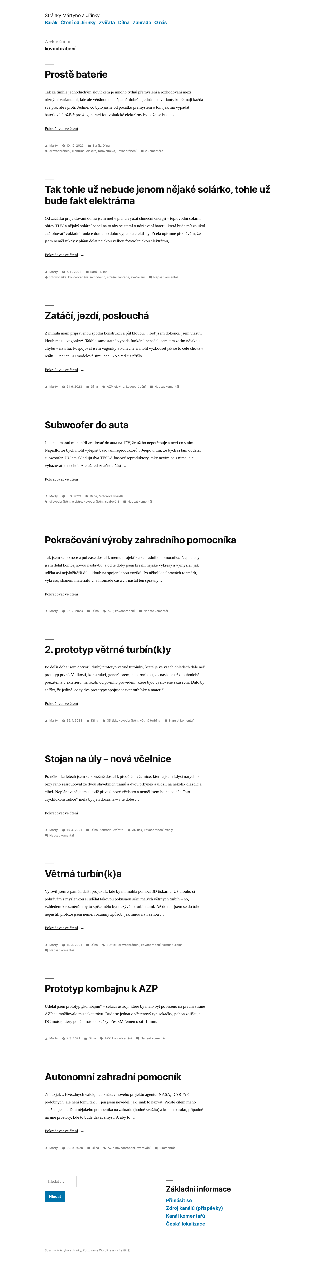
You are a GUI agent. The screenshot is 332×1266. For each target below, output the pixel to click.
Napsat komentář (165, 277)
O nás (160, 22)
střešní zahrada (118, 277)
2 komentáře (154, 151)
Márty (53, 145)
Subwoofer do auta (87, 425)
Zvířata (107, 22)
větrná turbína (150, 720)
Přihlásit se (179, 1200)
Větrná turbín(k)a (83, 874)
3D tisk (112, 720)
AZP (110, 386)
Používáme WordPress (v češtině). (107, 1250)
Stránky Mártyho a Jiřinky (72, 15)
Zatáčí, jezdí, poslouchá (97, 315)
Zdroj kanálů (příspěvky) (194, 1208)
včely (169, 830)
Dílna (123, 22)
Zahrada (142, 22)
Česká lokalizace (185, 1224)
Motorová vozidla (111, 496)
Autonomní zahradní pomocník (113, 1077)
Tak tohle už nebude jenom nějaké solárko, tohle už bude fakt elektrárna (158, 194)
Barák (51, 22)
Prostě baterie (76, 74)
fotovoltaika (106, 151)
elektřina (78, 151)
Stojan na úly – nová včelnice (108, 759)
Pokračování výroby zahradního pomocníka (140, 540)
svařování (138, 277)
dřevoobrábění (59, 151)
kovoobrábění (126, 151)
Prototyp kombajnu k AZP (101, 988)
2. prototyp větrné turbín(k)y (108, 649)
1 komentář (167, 1148)
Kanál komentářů (185, 1216)
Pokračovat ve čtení (64, 128)
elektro (91, 151)
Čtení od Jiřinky (78, 22)
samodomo (97, 277)
